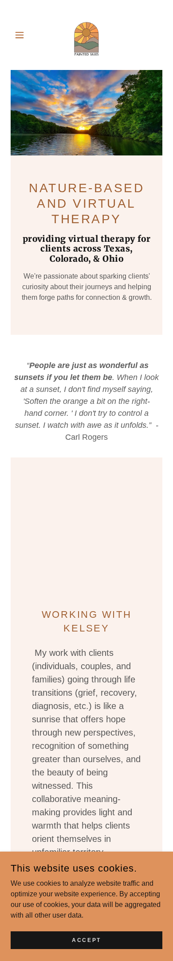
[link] (86, 35)
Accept (86, 940)
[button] (22, 35)
